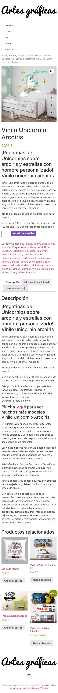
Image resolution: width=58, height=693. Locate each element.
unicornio (42, 250)
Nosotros (8, 49)
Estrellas (17, 250)
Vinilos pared (8, 272)
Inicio (4, 55)
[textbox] (29, 164)
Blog (6, 37)
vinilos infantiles (22, 268)
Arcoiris (28, 247)
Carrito (7, 43)
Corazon (6, 250)
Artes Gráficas (42, 247)
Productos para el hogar (30, 55)
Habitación (29, 250)
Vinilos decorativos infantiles (30, 59)
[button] (51, 71)
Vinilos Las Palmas (42, 268)
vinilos (26, 258)
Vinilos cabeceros (41, 258)
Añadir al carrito (23, 233)
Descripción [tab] (13, 282)
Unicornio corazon (11, 254)
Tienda (7, 25)
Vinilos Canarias (10, 261)
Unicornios (7, 258)
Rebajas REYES (23, 243)
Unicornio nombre (34, 254)
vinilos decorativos (20, 265)
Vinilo (18, 258)
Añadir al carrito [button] (13, 580)
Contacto (8, 31)
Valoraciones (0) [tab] (15, 288)
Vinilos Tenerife (26, 272)
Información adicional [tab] (36, 282)
